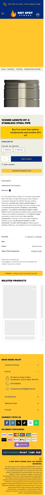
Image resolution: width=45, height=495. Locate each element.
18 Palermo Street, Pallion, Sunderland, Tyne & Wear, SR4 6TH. (24, 378)
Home (3, 69)
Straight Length (36, 251)
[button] (37, 15)
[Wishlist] (33, 287)
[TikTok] (24, 423)
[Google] (30, 423)
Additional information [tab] (11, 185)
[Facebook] (7, 423)
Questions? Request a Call (21, 171)
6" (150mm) (19, 150)
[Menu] (5, 13)
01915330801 (21, 25)
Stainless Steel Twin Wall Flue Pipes (25, 273)
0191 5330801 (15, 384)
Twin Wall (19, 69)
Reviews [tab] (6, 190)
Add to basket (26, 159)
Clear (3, 153)
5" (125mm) (7, 150)
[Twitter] (18, 423)
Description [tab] (6, 181)
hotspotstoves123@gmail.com (22, 389)
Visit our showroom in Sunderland (22, 32)
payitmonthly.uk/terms (34, 493)
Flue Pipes (11, 69)
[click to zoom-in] (21, 93)
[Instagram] (12, 423)
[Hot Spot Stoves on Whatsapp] (36, 423)
